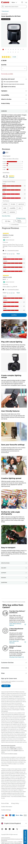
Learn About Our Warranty (14, 641)
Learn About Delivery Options (15, 624)
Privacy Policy (15, 803)
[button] (3, 49)
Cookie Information (6, 806)
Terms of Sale (5, 803)
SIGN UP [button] (6, 685)
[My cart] (22, 2)
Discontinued (5, 11)
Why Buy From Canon (15, 657)
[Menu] (26, 2)
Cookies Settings (6, 810)
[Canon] (5, 2)
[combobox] (14, 6)
